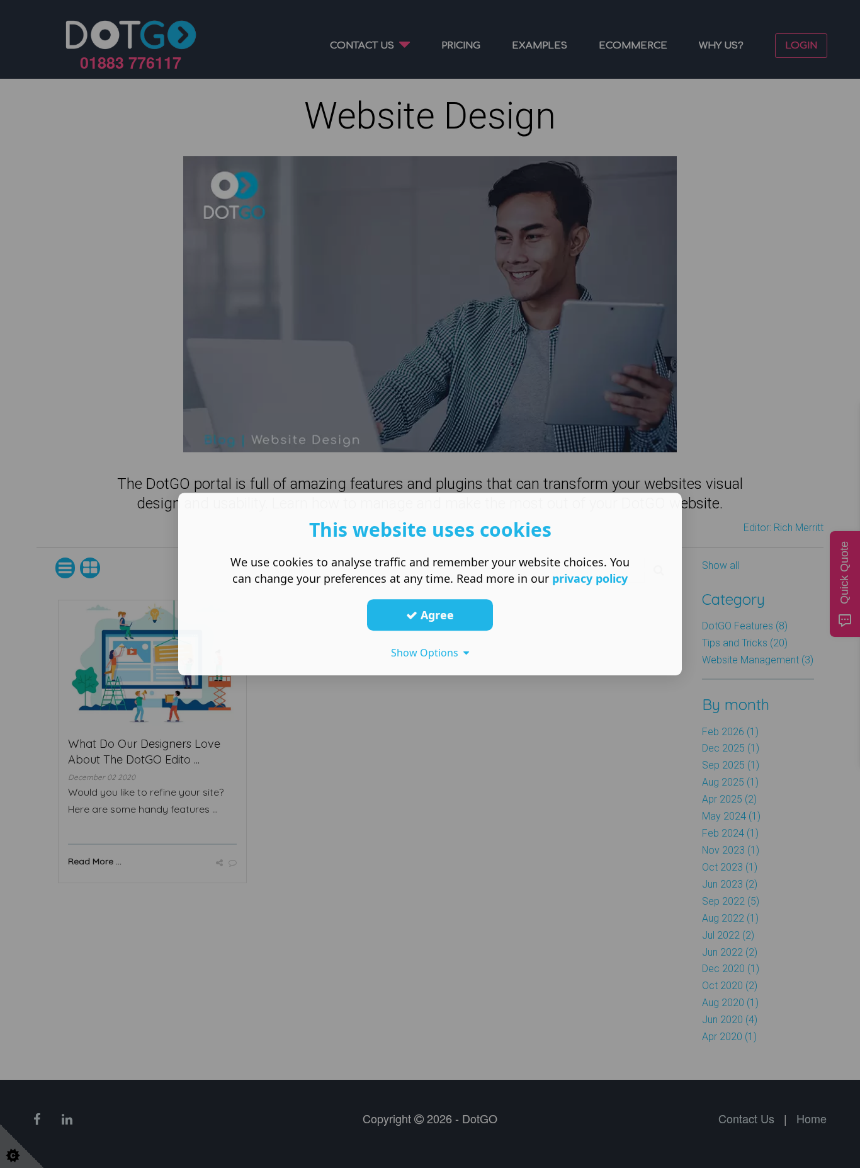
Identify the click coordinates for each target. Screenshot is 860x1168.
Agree (435, 614)
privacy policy (590, 578)
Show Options (427, 653)
